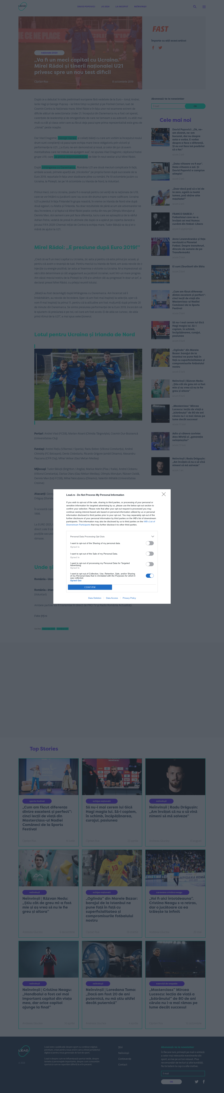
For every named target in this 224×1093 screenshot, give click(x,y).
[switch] (150, 543)
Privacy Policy (129, 598)
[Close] (165, 495)
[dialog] (112, 546)
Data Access (112, 598)
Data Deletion (94, 598)
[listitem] (112, 536)
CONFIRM (90, 587)
